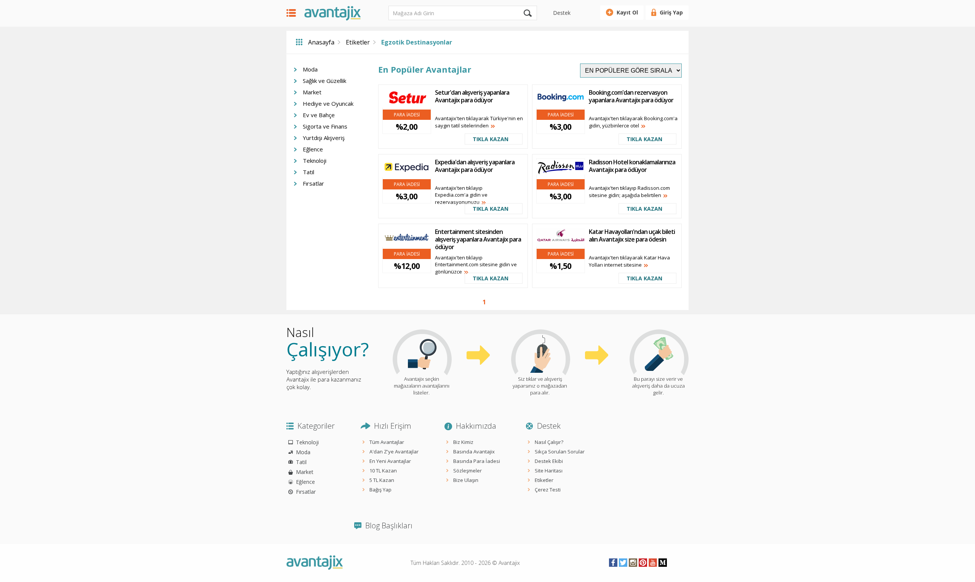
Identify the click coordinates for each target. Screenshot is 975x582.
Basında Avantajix (474, 451)
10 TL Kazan (383, 470)
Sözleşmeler (467, 470)
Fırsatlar (313, 183)
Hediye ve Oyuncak (328, 103)
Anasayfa (321, 42)
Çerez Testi (548, 489)
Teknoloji (314, 160)
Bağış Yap (380, 489)
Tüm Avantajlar (386, 442)
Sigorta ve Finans (325, 126)
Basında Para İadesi (476, 461)
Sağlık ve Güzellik (324, 80)
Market (312, 92)
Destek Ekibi (549, 461)
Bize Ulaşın (465, 480)
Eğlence (313, 149)
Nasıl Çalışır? (549, 442)
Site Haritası (549, 470)
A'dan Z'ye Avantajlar (394, 451)
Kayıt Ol (627, 12)
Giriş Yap (671, 12)
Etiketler (358, 42)
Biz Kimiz (463, 442)
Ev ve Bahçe (319, 115)
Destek (562, 12)
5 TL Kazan (381, 480)
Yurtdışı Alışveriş (324, 138)
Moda (310, 69)
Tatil (308, 172)
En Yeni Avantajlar (390, 461)
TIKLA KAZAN (490, 139)
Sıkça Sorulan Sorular (560, 451)
